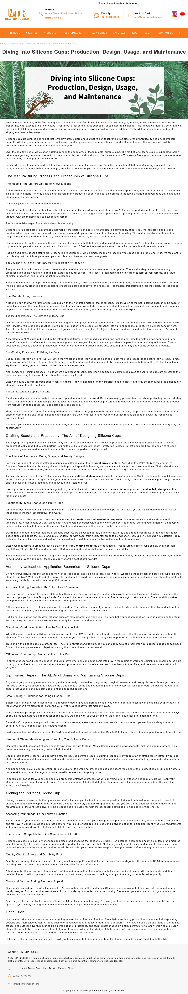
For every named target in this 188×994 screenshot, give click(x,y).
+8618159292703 (22, 976)
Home (3, 43)
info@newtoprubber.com (26, 983)
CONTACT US (165, 32)
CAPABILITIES (99, 32)
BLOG (134, 32)
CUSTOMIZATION (73, 32)
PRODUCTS (49, 32)
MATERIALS (119, 32)
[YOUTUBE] (182, 14)
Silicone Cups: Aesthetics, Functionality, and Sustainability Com (42, 43)
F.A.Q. (146, 32)
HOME (16, 32)
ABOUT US (32, 32)
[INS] (174, 14)
